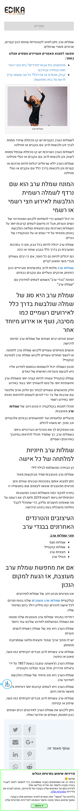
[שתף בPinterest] (30, 754)
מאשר (39, 805)
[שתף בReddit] (30, 767)
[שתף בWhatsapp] (15, 767)
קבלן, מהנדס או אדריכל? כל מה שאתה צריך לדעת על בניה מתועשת (36, 77)
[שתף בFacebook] (30, 730)
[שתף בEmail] (15, 742)
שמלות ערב (65, 268)
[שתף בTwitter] (15, 730)
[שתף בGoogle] (30, 742)
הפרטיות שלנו (58, 791)
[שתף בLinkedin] (15, 754)
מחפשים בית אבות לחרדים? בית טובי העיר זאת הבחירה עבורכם (37, 67)
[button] (6, 684)
